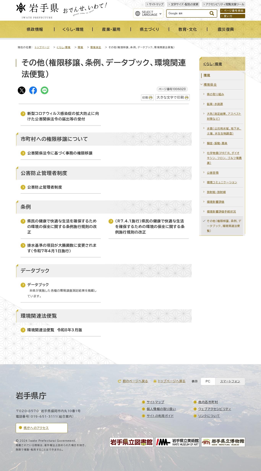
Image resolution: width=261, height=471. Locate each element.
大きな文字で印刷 (170, 97)
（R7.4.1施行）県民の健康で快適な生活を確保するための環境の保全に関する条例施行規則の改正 (150, 226)
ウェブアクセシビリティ (214, 409)
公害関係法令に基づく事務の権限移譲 (59, 153)
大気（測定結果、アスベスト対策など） (224, 116)
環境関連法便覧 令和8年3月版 (54, 330)
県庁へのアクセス (36, 427)
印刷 (145, 97)
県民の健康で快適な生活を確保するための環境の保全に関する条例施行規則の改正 (62, 226)
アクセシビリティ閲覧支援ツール (225, 4)
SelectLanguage (149, 13)
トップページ (42, 47)
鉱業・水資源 (215, 104)
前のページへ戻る (135, 381)
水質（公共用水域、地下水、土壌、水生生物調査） (224, 131)
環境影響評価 (215, 201)
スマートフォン (230, 381)
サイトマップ (156, 4)
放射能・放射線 (216, 192)
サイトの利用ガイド (160, 415)
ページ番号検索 (234, 10)
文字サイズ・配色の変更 (184, 4)
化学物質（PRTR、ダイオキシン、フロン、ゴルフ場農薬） (224, 158)
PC (208, 381)
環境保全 (95, 47)
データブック (38, 285)
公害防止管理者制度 (44, 187)
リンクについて (209, 415)
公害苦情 (213, 172)
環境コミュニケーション (222, 182)
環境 (80, 47)
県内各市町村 (208, 402)
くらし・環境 (64, 47)
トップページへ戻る (172, 381)
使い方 (228, 16)
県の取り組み (215, 94)
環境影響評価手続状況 (221, 211)
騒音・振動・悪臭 (217, 143)
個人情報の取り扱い (161, 409)
